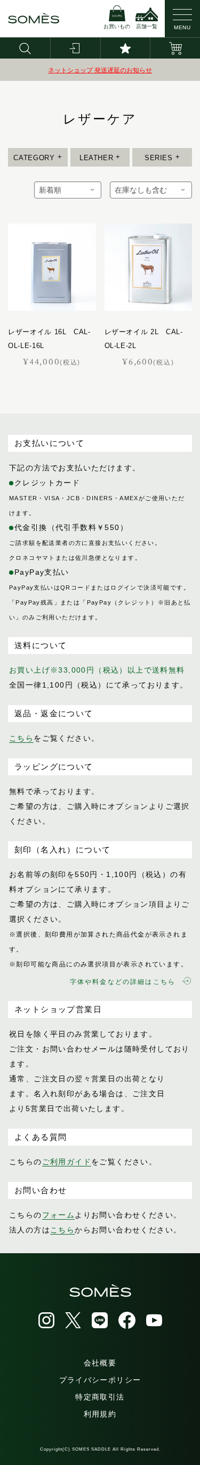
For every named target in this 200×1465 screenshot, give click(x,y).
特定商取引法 (99, 1397)
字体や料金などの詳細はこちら (122, 982)
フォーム (58, 1215)
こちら (21, 738)
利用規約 (100, 1414)
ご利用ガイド (66, 1161)
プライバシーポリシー (100, 1380)
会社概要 (100, 1363)
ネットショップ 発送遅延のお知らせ (100, 70)
